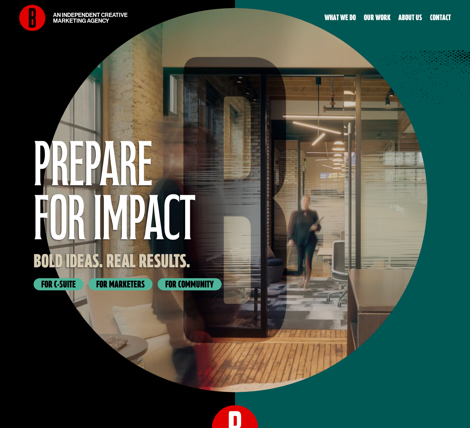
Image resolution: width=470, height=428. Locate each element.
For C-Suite (58, 284)
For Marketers (120, 284)
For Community (189, 284)
